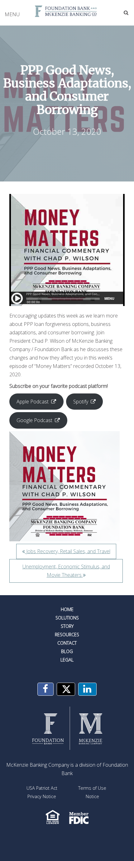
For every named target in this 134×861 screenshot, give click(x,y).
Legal (67, 660)
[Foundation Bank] (67, 11)
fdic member (79, 817)
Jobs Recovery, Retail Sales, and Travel (67, 551)
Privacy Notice (41, 796)
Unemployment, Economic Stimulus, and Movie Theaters (66, 570)
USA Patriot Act (41, 788)
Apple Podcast (33, 401)
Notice (92, 796)
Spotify (80, 401)
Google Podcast (34, 420)
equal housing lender (53, 817)
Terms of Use (92, 788)
